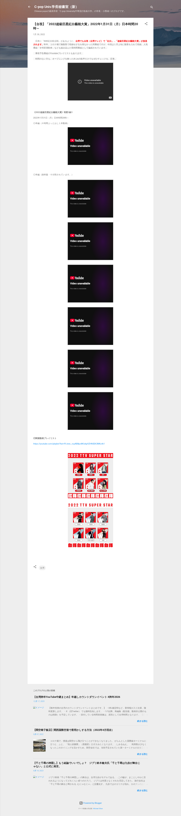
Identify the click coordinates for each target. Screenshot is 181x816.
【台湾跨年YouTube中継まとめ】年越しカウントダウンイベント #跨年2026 (76, 696)
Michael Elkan (98, 809)
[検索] (151, 7)
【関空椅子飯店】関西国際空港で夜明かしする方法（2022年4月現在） (73, 729)
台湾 (42, 568)
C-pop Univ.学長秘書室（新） (56, 7)
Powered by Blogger (92, 803)
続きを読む (142, 721)
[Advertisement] (90, 657)
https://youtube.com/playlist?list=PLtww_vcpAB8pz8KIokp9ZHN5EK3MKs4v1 (69, 443)
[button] (146, 24)
